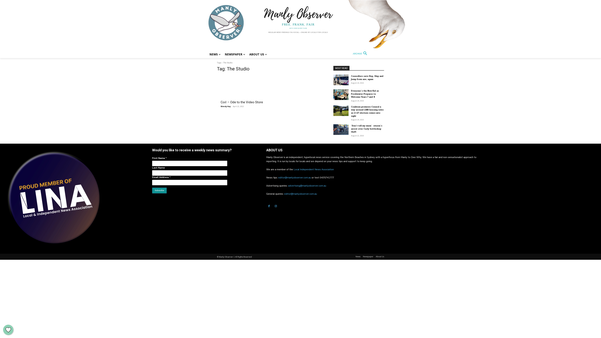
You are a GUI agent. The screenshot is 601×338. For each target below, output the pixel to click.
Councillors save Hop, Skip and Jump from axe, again (367, 77)
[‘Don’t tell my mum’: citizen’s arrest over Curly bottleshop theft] (341, 129)
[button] (360, 54)
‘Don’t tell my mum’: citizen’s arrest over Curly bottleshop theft (366, 129)
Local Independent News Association (314, 169)
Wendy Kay (226, 106)
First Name (159, 158)
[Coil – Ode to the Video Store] (244, 86)
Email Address (161, 177)
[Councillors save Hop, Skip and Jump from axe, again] (341, 80)
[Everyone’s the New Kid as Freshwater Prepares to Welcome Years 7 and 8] (341, 94)
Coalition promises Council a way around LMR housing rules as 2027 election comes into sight (367, 111)
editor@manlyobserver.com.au (294, 177)
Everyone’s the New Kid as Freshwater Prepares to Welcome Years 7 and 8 (365, 94)
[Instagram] (275, 206)
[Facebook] (269, 206)
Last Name (158, 167)
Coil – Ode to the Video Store (242, 102)
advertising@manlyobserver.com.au (307, 185)
